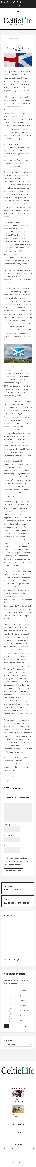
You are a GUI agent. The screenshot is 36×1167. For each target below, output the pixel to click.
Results (27, 1026)
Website (7, 846)
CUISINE (18, 1132)
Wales (22, 1000)
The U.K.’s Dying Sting (18, 49)
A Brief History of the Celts (18, 1115)
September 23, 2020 (17, 39)
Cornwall (23, 1005)
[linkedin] (24, 2)
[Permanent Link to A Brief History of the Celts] (18, 1112)
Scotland (23, 990)
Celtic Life (18, 1128)
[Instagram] (8, 2)
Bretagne (24, 1015)
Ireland (23, 995)
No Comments (17, 45)
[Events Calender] (15, 2)
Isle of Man (24, 1010)
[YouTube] (18, 2)
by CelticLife (17, 42)
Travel (18, 1137)
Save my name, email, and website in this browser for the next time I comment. (17, 861)
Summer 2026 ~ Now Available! (18, 1100)
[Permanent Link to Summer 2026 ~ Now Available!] (18, 1097)
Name (10, 825)
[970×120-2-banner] (19, 781)
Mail (9, 835)
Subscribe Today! (11, 959)
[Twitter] (5, 2)
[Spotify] (21, 2)
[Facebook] (2, 2)
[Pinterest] (11, 2)
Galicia (22, 1020)
